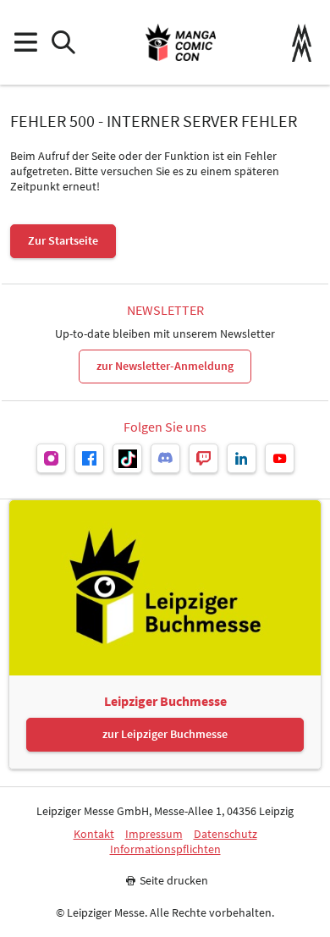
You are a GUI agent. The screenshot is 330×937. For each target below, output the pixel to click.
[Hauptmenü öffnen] (25, 43)
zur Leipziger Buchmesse (165, 733)
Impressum (154, 834)
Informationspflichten (165, 849)
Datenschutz (225, 834)
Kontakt (94, 834)
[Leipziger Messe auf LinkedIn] (241, 458)
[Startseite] (180, 42)
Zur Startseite (63, 240)
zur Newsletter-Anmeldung (165, 365)
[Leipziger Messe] (301, 43)
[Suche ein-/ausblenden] (63, 43)
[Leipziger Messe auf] (51, 458)
